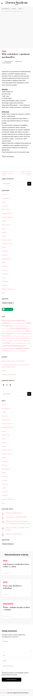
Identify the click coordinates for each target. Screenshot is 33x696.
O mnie (4, 371)
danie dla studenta (6, 328)
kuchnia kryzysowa (19, 338)
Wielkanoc (6, 351)
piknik (25, 343)
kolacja (8, 338)
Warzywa (5, 281)
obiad (7, 343)
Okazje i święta (6, 240)
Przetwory (5, 251)
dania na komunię (16, 326)
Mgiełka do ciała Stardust (13, 534)
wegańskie (11, 348)
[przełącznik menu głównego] (2, 3)
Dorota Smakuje (7, 213)
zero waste (16, 351)
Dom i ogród (6, 210)
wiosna (12, 351)
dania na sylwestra (25, 326)
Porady (4, 247)
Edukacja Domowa (7, 217)
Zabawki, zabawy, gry (8, 289)
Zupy (3, 293)
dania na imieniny (21, 323)
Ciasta (4, 51)
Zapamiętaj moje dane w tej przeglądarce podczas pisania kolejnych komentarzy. (15, 674)
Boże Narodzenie (9, 320)
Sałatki (4, 263)
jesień (22, 336)
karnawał (26, 336)
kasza (30, 336)
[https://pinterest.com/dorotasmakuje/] (10, 385)
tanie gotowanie (17, 345)
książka (12, 338)
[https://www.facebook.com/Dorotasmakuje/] (3, 385)
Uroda (4, 278)
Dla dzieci (5, 206)
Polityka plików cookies (9, 374)
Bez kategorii (6, 198)
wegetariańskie (22, 348)
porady (29, 343)
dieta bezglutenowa (18, 328)
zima (20, 351)
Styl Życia (5, 274)
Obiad (3, 236)
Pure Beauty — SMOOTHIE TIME (16, 517)
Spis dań (4, 270)
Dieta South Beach (17, 333)
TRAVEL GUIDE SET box (14, 513)
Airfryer (4, 194)
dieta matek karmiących (20, 331)
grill (11, 336)
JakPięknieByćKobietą (16, 336)
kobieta (3, 338)
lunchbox (15, 341)
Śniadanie (5, 266)
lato (7, 341)
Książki (4, 221)
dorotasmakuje (9, 61)
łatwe (23, 351)
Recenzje (4, 255)
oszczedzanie (20, 343)
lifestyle (11, 341)
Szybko (5, 345)
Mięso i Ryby (6, 225)
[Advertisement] (16, 30)
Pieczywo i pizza (7, 244)
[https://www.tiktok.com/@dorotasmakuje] (6, 385)
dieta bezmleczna (10, 331)
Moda (3, 228)
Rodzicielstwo (6, 259)
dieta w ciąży (27, 333)
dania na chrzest (13, 323)
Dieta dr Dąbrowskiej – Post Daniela (13, 361)
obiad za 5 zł (13, 343)
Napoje (4, 232)
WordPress (3, 693)
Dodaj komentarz (6, 63)
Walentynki (5, 348)
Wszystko (5, 285)
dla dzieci (6, 335)
